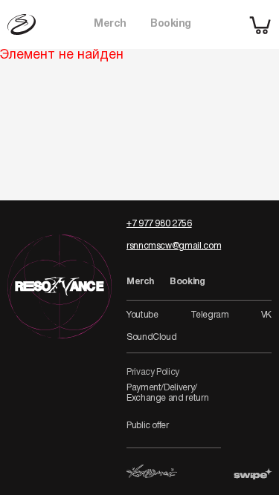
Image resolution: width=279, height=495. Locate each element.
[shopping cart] (260, 24)
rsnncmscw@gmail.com (173, 246)
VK (266, 315)
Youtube (142, 315)
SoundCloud (151, 337)
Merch (110, 24)
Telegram (209, 315)
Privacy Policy (152, 372)
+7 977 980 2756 (159, 224)
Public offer (147, 426)
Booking (170, 24)
